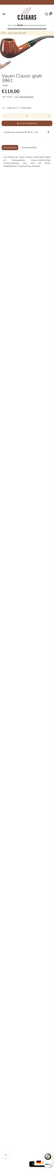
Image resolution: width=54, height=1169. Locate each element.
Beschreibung (10, 147)
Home (3, 33)
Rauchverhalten (29, 147)
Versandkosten (26, 96)
